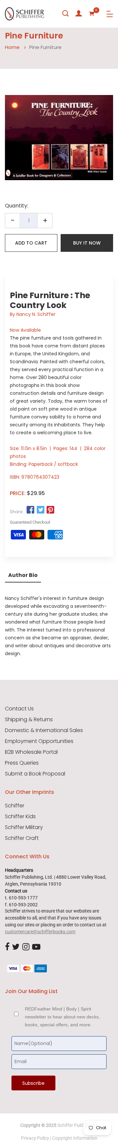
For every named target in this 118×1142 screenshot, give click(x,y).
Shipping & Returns (29, 719)
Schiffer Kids (20, 816)
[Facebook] (7, 947)
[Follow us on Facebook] (30, 510)
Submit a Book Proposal (35, 773)
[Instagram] (26, 947)
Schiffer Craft (22, 838)
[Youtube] (36, 947)
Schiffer (14, 805)
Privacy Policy (35, 1138)
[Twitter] (16, 947)
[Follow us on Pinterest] (50, 510)
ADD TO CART (31, 243)
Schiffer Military (24, 827)
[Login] (78, 13)
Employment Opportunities (39, 741)
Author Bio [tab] (23, 575)
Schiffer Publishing (76, 1125)
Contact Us (19, 708)
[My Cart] (91, 13)
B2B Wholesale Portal (31, 752)
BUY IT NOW (87, 243)
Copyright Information (74, 1138)
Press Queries (22, 763)
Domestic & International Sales (44, 730)
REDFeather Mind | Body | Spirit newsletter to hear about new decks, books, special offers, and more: (62, 1016)
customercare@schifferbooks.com (40, 931)
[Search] (65, 13)
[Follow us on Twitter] (40, 510)
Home (12, 47)
